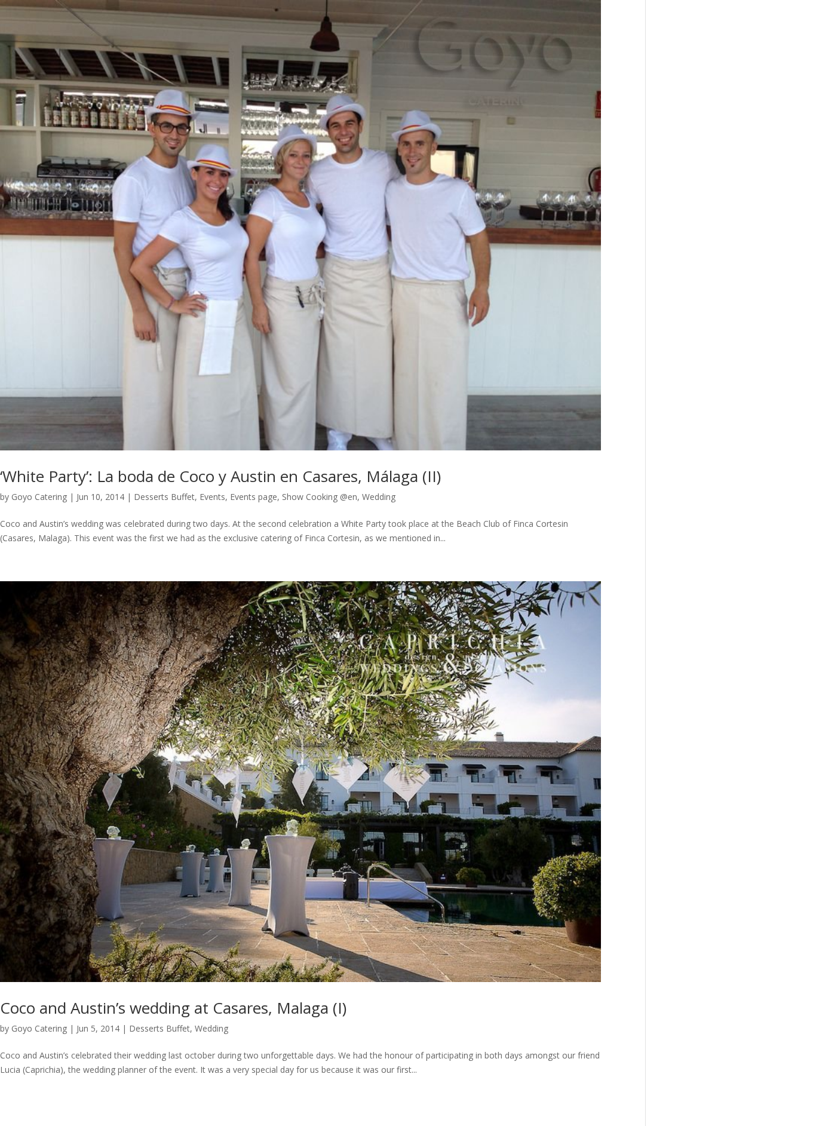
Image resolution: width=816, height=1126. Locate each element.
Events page (253, 496)
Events (212, 496)
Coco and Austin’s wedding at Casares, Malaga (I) (173, 1007)
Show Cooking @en (319, 496)
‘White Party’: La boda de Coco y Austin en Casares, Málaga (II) (220, 476)
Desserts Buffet (164, 496)
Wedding (378, 496)
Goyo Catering (39, 496)
